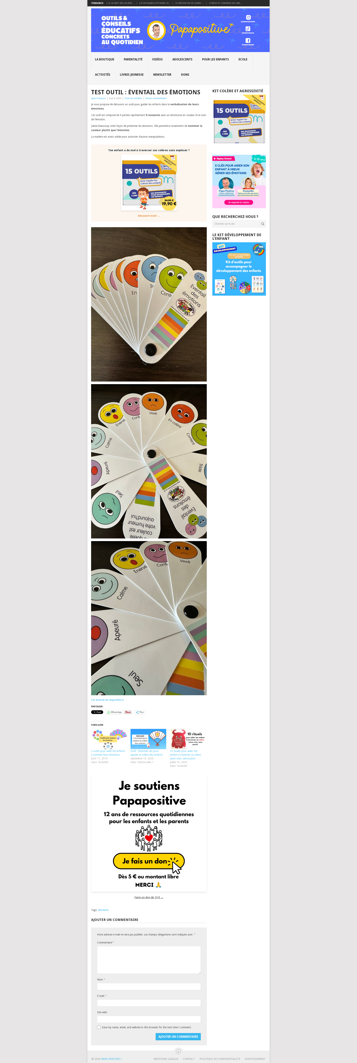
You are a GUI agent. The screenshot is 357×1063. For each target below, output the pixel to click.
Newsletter (162, 74)
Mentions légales (166, 1058)
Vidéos (157, 59)
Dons (185, 74)
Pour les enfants (215, 59)
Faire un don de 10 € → (148, 897)
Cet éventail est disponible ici (108, 699)
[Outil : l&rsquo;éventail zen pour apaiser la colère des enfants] (148, 739)
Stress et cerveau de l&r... (225, 3)
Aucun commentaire (156, 98)
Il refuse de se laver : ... (189, 3)
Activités (102, 74)
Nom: (101, 979)
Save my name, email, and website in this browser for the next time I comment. (147, 1027)
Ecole (243, 59)
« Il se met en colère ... (120, 3)
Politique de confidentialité (220, 1058)
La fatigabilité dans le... (154, 3)
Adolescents (182, 59)
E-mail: (101, 996)
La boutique (104, 59)
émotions (103, 909)
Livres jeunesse (132, 74)
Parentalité (133, 59)
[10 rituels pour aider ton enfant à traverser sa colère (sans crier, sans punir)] (188, 739)
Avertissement (255, 1058)
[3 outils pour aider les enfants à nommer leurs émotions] (109, 739)
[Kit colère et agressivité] (239, 147)
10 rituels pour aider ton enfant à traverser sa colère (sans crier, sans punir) (185, 755)
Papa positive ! (111, 1058)
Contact (189, 1058)
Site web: (102, 1012)
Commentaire (105, 942)
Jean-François (98, 98)
